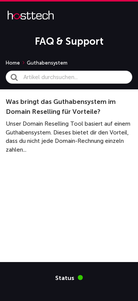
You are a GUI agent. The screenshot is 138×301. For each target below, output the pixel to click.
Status (69, 277)
